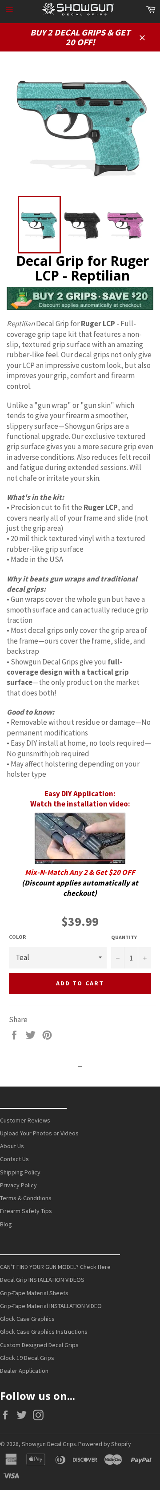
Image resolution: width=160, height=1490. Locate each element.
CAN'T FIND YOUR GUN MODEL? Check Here (55, 1267)
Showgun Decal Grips (49, 1444)
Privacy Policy (18, 1185)
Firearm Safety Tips (26, 1211)
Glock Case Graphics (27, 1319)
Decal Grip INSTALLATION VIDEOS (42, 1280)
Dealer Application (24, 1371)
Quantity (124, 937)
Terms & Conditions (26, 1198)
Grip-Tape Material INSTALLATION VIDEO (51, 1306)
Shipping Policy (20, 1172)
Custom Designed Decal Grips (39, 1345)
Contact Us (14, 1159)
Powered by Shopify (104, 1444)
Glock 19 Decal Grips (27, 1358)
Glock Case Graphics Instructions (44, 1332)
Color (17, 936)
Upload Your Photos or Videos (39, 1133)
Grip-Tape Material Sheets (34, 1293)
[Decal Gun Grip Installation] (80, 838)
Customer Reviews (25, 1120)
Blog (6, 1224)
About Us (12, 1146)
